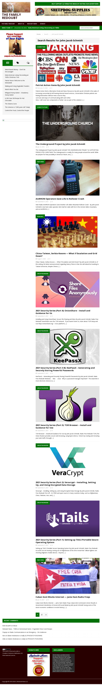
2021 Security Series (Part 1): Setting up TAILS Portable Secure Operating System (67, 541)
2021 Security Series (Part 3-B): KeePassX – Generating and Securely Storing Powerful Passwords (65, 369)
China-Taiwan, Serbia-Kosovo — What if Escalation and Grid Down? (66, 254)
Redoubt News (32, 24)
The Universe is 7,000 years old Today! (17, 107)
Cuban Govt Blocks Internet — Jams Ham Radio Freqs (63, 597)
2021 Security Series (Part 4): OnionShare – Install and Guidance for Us (63, 312)
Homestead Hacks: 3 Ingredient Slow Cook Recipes (35, 629)
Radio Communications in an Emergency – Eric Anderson (28, 632)
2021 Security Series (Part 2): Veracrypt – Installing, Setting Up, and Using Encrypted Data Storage (66, 483)
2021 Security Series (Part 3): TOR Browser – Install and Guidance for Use (63, 426)
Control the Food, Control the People (17, 110)
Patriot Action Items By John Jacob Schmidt (58, 85)
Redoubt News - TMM (9, 629)
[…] (83, 100)
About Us (21, 24)
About (15, 626)
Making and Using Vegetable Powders (17, 86)
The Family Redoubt (8, 24)
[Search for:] (90, 28)
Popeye (4, 632)
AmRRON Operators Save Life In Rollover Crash (60, 198)
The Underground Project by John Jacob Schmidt (60, 144)
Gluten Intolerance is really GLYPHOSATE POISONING (24, 636)
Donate (42, 24)
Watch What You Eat (11, 89)
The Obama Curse (11, 104)
